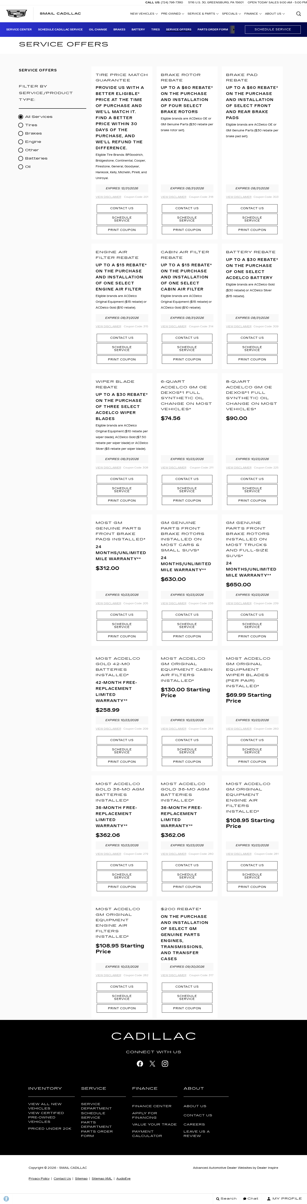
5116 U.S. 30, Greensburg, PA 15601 (216, 2)
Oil (27, 167)
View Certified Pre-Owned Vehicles (46, 1117)
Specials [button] (229, 14)
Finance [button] (251, 14)
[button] (298, 13)
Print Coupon (122, 230)
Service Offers (178, 29)
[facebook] (140, 1063)
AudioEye (123, 1178)
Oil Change (98, 29)
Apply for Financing (144, 1115)
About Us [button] (273, 14)
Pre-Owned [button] (171, 14)
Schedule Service (273, 29)
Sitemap (81, 1178)
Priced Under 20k (50, 1128)
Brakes (119, 29)
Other (32, 150)
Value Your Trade (154, 1124)
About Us (195, 1106)
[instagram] (165, 1063)
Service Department (96, 1106)
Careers (194, 1124)
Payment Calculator (147, 1134)
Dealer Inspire (267, 1168)
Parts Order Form (213, 29)
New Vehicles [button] (142, 14)
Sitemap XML (102, 1178)
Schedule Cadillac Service (60, 29)
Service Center (19, 29)
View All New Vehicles (45, 1106)
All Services (39, 117)
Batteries (36, 158)
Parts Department (96, 1124)
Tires (155, 29)
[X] (152, 1063)
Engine (33, 142)
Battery (138, 29)
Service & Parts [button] (201, 14)
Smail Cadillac (73, 1168)
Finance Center (152, 1106)
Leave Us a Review (197, 1134)
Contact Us (122, 208)
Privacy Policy (39, 1178)
